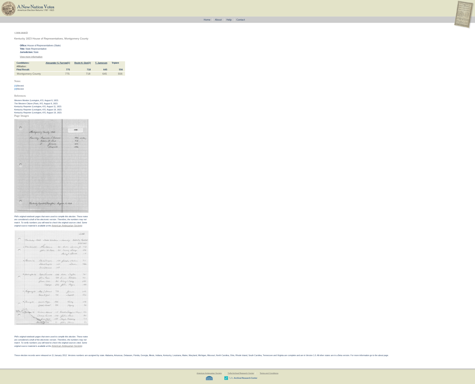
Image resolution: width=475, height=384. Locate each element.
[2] (89, 63)
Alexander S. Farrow (56, 63)
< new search (21, 32)
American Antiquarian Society (66, 225)
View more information (31, 57)
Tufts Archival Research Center (241, 373)
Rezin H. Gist (81, 63)
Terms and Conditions (269, 373)
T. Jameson (101, 63)
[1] (68, 63)
